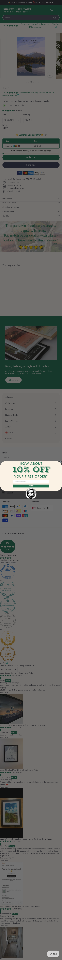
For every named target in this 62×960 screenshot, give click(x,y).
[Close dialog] (60, 462)
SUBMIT (31, 486)
